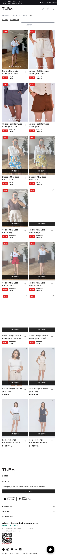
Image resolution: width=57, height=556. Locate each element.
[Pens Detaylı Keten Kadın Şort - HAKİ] (42, 314)
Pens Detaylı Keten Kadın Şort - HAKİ (38, 337)
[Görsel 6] (18, 66)
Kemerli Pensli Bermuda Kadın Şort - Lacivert (39, 441)
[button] (28, 506)
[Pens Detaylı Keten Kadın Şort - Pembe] (15, 314)
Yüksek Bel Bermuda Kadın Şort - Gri (12, 125)
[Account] (43, 8)
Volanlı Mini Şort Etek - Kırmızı (10, 284)
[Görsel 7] (20, 66)
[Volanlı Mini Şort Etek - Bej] (15, 208)
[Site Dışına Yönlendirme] (3, 549)
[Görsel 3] (13, 66)
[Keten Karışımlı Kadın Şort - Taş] (15, 367)
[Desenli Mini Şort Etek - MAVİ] (15, 155)
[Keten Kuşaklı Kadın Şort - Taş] (42, 367)
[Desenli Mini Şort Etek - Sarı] (42, 155)
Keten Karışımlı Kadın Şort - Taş (12, 390)
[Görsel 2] (11, 66)
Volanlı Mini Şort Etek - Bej (10, 231)
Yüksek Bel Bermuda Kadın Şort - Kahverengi (39, 125)
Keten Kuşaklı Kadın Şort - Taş (38, 390)
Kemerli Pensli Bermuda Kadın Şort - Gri (12, 441)
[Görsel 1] (9, 66)
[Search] (38, 8)
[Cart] (48, 8)
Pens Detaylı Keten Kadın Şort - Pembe (11, 337)
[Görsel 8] (48, 172)
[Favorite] (26, 31)
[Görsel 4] (15, 66)
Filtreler (5, 19)
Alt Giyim (23, 15)
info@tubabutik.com (11, 531)
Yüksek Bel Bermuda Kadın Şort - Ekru (39, 72)
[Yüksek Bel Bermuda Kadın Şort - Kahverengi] (42, 102)
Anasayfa (5, 15)
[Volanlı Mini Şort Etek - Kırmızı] (15, 261)
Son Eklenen (14, 19)
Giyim (14, 15)
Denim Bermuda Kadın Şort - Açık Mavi (10, 72)
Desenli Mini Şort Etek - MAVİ (10, 178)
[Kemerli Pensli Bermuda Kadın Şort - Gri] (15, 418)
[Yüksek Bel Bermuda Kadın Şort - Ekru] (42, 49)
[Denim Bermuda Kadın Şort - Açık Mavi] (15, 49)
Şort (31, 15)
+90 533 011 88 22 (10, 526)
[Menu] (53, 8)
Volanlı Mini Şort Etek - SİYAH (37, 284)
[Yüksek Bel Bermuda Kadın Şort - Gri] (15, 102)
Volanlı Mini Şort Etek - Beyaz (37, 231)
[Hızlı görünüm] (25, 71)
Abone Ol (28, 491)
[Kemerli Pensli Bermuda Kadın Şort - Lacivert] (42, 418)
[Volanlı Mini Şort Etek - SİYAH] (42, 261)
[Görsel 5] (16, 66)
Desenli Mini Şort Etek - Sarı (37, 178)
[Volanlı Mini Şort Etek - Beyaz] (42, 208)
